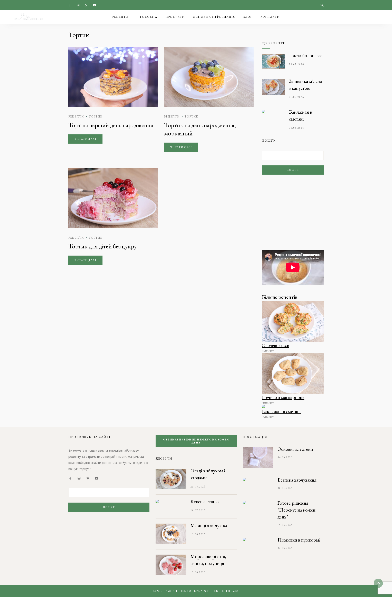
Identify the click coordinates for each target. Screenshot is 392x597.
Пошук (293, 170)
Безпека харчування (296, 480)
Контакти (270, 17)
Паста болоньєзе (305, 55)
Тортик (95, 116)
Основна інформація (214, 17)
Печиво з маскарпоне (283, 397)
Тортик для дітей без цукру (102, 246)
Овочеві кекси (275, 345)
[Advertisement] (293, 216)
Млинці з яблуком (208, 525)
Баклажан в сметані (281, 411)
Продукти (175, 17)
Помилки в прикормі (298, 540)
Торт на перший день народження (110, 125)
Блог (247, 17)
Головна (148, 17)
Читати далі (85, 139)
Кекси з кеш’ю (204, 501)
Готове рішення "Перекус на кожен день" (296, 510)
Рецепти (120, 17)
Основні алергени (295, 449)
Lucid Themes (226, 591)
